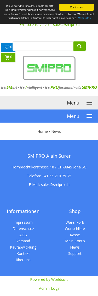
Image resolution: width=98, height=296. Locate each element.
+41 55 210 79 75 (34, 24)
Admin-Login (49, 288)
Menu (73, 103)
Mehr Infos (84, 18)
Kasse (75, 234)
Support (75, 253)
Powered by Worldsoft (49, 279)
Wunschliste (75, 228)
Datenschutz (23, 228)
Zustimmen (76, 7)
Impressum (23, 222)
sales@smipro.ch (67, 24)
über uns (23, 259)
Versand (23, 240)
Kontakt (23, 253)
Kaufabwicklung (23, 247)
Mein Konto (75, 240)
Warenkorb (75, 222)
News (75, 247)
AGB (23, 234)
